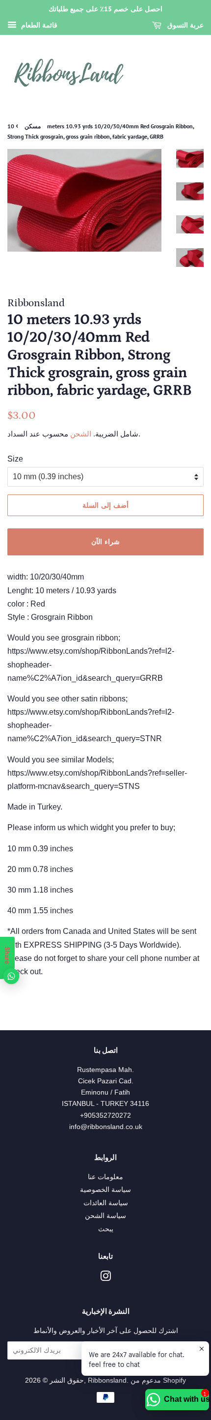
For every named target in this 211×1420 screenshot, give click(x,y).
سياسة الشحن (105, 1215)
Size (15, 459)
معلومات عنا (105, 1177)
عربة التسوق (184, 25)
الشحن (79, 434)
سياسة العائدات (105, 1203)
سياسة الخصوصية (105, 1189)
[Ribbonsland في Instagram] (105, 1278)
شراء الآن (105, 541)
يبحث (105, 1229)
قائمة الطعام (38, 25)
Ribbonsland (107, 1380)
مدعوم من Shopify (158, 1380)
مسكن (33, 126)
